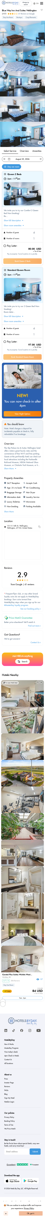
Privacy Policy (29, 1208)
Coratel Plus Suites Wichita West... (17, 974)
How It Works (9, 1044)
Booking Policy (9, 1121)
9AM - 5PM (22, 998)
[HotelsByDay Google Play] (30, 1181)
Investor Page (9, 1083)
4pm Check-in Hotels (11, 1056)
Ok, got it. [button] (31, 1213)
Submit (35, 1151)
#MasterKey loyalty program (16, 605)
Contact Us (35, 642)
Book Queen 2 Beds (22, 261)
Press (6, 1079)
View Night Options (22, 414)
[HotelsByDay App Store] (13, 1181)
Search (24, 661)
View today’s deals (11, 1052)
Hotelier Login (9, 1102)
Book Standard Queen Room (22, 357)
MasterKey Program (11, 1048)
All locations (8, 1063)
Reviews (7, 1086)
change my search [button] (25, 3)
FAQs (6, 1090)
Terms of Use (8, 1125)
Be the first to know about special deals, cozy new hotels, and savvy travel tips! (21, 1144)
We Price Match (9, 1129)
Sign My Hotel (9, 1098)
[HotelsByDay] (10, 5)
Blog (5, 1094)
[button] (41, 3)
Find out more (34, 626)
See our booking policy (30, 609)
